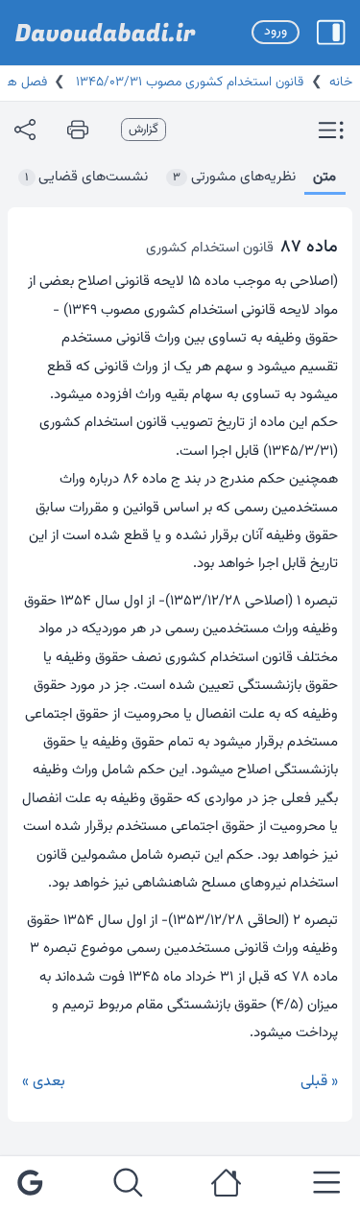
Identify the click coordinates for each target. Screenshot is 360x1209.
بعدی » (43, 1082)
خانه (340, 82)
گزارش (143, 129)
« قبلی (319, 1082)
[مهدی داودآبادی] (105, 32)
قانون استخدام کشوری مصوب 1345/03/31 (187, 82)
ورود (275, 31)
